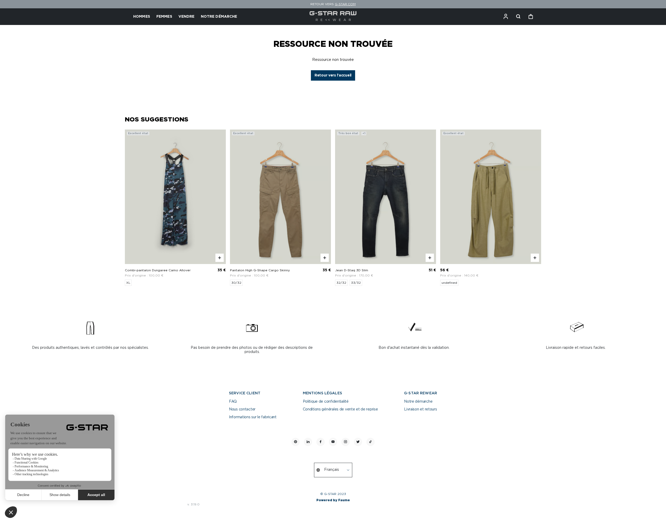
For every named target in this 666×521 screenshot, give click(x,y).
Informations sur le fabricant (253, 417)
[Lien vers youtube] (333, 442)
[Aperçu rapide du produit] (219, 258)
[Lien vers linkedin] (308, 442)
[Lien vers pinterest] (295, 442)
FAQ (233, 401)
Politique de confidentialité (326, 401)
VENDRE (186, 16)
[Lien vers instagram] (345, 442)
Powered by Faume (333, 500)
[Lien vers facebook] (320, 442)
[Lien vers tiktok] (370, 442)
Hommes (141, 16)
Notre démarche (418, 401)
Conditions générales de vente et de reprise (340, 409)
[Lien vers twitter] (358, 442)
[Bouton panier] (531, 16)
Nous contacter (242, 409)
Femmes (164, 16)
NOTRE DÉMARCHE (219, 16)
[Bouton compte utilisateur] (506, 16)
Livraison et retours (420, 409)
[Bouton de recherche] (518, 16)
